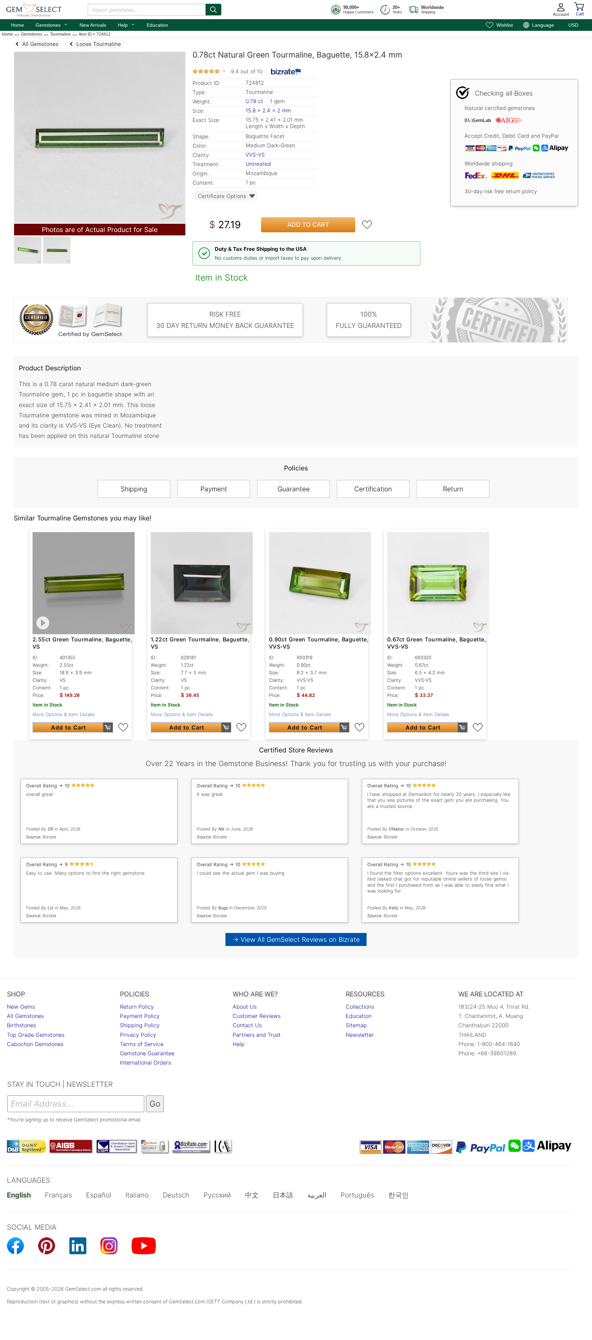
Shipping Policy (140, 1025)
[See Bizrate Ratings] (286, 72)
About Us (245, 1006)
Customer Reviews (257, 1015)
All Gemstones (25, 1015)
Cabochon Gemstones (35, 1044)
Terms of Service (141, 1044)
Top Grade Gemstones (35, 1034)
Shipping (134, 489)
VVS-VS (255, 154)
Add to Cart (308, 224)
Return (453, 489)
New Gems (21, 1006)
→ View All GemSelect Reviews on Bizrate (296, 939)
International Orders (145, 1062)
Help (126, 24)
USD (573, 25)
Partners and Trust (257, 1034)
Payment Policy (140, 1015)
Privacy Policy (138, 1034)
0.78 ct (255, 101)
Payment (213, 489)
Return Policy (137, 1006)
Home (17, 25)
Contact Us (247, 1025)
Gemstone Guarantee (147, 1053)
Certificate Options (222, 196)
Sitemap (356, 1025)
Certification (373, 489)
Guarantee (294, 489)
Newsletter (360, 1034)
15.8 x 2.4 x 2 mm (268, 110)
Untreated (258, 164)
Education (157, 25)
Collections (360, 1006)
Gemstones (52, 24)
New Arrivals (92, 25)
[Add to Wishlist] (367, 225)
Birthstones (21, 1025)
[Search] (213, 9)
